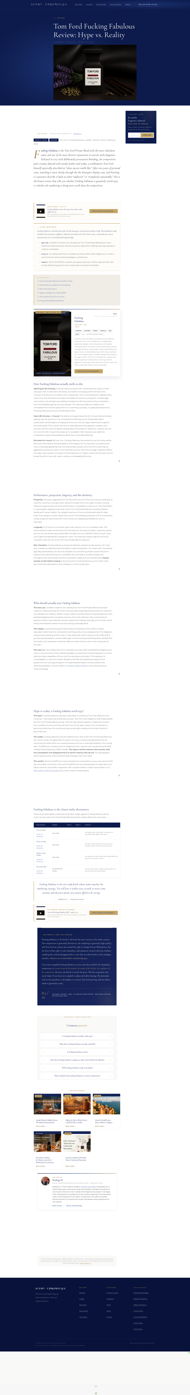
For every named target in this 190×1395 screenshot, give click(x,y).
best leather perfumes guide (46, 771)
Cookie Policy (138, 1323)
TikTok (108, 1305)
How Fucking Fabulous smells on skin (55, 281)
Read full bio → (58, 1205)
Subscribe (147, 135)
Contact (109, 1317)
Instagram (110, 1299)
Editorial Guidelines (140, 1299)
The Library (83, 1317)
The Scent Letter (112, 1293)
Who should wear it (48, 289)
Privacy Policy (138, 1311)
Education (101, 4)
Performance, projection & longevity (54, 285)
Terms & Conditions (140, 1317)
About (128, 4)
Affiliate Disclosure (140, 1305)
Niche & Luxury (41, 140)
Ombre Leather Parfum (78, 666)
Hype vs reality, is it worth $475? (52, 293)
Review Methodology (141, 1293)
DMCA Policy (138, 1329)
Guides (89, 4)
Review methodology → (75, 1205)
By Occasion (115, 4)
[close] (96, 1386)
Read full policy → (85, 1263)
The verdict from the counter (52, 297)
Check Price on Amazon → (103, 211)
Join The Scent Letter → (148, 4)
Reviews (78, 4)
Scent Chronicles (89, 1187)
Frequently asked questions (51, 301)
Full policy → (77, 133)
